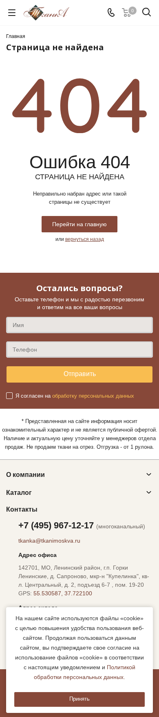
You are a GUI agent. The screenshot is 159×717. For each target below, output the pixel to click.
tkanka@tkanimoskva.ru (49, 540)
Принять (79, 699)
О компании (25, 474)
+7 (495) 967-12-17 (81, 525)
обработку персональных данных (93, 396)
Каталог (19, 492)
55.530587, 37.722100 (62, 593)
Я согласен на (74, 396)
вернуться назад (84, 239)
